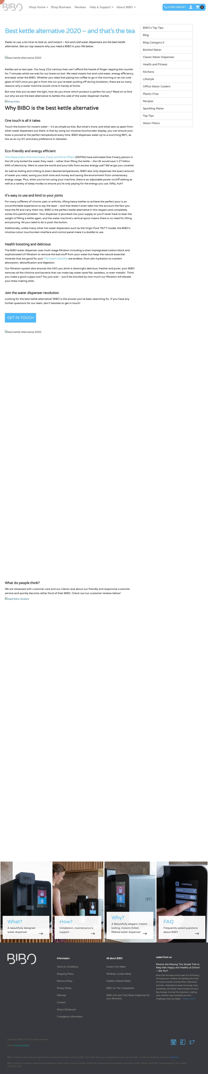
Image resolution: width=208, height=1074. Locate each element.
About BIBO (124, 7)
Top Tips (148, 115)
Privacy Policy (64, 988)
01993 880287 (176, 7)
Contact (61, 1002)
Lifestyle (148, 79)
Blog (146, 35)
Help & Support (100, 7)
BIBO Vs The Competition (120, 988)
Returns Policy (64, 981)
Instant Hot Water (116, 966)
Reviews (80, 7)
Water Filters (151, 123)
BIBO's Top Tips (153, 27)
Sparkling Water (153, 108)
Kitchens (148, 72)
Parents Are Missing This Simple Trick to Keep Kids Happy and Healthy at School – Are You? (178, 967)
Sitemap (61, 995)
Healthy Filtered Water (118, 981)
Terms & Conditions (67, 966)
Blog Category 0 (153, 42)
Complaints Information (70, 1016)
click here (174, 1057)
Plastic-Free (151, 94)
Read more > (189, 999)
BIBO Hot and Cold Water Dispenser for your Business (128, 997)
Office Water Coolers (156, 86)
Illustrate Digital (21, 1045)
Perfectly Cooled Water (118, 974)
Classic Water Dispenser (158, 57)
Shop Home (37, 7)
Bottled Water (152, 50)
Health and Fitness (155, 64)
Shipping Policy (65, 974)
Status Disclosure (66, 1009)
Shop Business (61, 7)
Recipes (148, 101)
